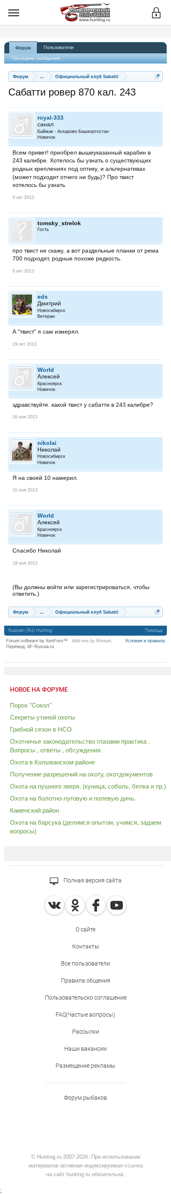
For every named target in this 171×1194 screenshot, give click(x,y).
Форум (23, 47)
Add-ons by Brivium (91, 640)
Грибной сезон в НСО (41, 729)
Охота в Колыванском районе (52, 762)
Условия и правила (145, 640)
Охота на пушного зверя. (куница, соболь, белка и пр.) (88, 786)
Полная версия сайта (92, 880)
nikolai (46, 443)
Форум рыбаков (85, 1097)
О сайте (85, 929)
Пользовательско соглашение (86, 997)
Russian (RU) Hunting (30, 630)
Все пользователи (85, 963)
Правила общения (85, 980)
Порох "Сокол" (30, 705)
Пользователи (58, 47)
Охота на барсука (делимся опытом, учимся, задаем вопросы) (85, 827)
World (45, 369)
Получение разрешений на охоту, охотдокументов (81, 774)
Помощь (154, 630)
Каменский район (34, 810)
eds (42, 296)
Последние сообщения (36, 58)
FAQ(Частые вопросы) (85, 1014)
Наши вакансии (85, 1048)
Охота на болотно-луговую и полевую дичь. (73, 798)
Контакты (85, 946)
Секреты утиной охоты (42, 717)
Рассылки (85, 1031)
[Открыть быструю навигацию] (157, 76)
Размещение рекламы (85, 1065)
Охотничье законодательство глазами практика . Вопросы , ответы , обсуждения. (80, 746)
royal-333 (50, 117)
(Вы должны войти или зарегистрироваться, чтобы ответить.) (80, 590)
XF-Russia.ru (40, 646)
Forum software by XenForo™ (37, 640)
